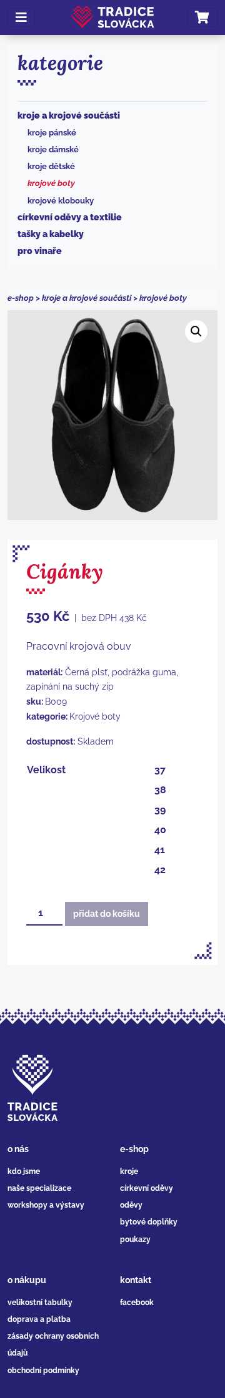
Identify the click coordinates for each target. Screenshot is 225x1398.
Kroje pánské (52, 132)
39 (160, 810)
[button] (196, 331)
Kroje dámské (53, 149)
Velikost (46, 770)
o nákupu (27, 1280)
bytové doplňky (149, 1222)
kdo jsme (24, 1171)
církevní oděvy (146, 1188)
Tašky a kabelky (51, 234)
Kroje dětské (51, 166)
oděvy (131, 1205)
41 (159, 850)
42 (160, 870)
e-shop (21, 298)
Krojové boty (51, 183)
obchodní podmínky (43, 1370)
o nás (18, 1149)
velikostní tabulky (40, 1302)
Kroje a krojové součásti (69, 115)
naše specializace (39, 1188)
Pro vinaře (40, 251)
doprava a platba (39, 1319)
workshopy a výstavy (46, 1205)
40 (160, 830)
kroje (129, 1171)
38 (160, 790)
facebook (137, 1302)
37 (160, 770)
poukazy (135, 1239)
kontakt (135, 1280)
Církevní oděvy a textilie (70, 217)
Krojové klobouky (61, 200)
